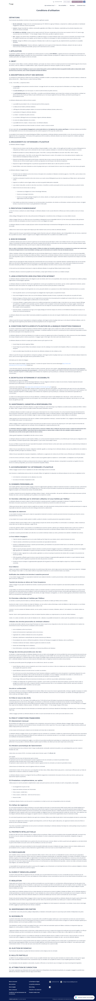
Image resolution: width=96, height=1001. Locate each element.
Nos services (12, 984)
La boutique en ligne (34, 981)
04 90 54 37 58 (58, 1)
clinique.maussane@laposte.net (70, 981)
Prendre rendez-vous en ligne (85, 997)
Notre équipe (12, 987)
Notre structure (13, 981)
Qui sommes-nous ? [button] (50, 5)
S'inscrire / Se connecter (35, 989)
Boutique (72, 5)
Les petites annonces (34, 984)
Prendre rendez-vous (77, 1)
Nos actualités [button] (62, 5)
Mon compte (67, 1)
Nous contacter (13, 989)
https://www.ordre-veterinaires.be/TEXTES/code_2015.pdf (38, 387)
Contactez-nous (81, 5)
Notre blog (32, 987)
